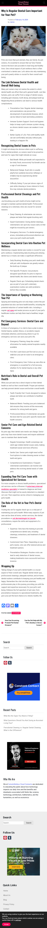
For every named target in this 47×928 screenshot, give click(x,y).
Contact (6, 909)
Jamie (12, 22)
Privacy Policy (8, 904)
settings (18, 920)
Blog (5, 900)
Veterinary (16, 613)
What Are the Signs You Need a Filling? (18, 716)
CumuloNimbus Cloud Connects (20, 784)
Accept (6, 924)
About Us (6, 895)
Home (5, 891)
